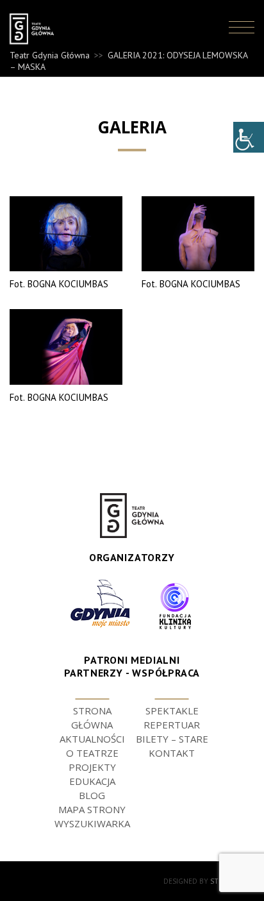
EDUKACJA (92, 781)
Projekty (92, 767)
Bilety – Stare (172, 738)
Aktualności (92, 738)
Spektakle (172, 710)
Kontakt (172, 752)
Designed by (208, 881)
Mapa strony (92, 809)
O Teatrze (92, 752)
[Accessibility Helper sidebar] (248, 137)
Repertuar (172, 724)
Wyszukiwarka (92, 823)
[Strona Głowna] (39, 28)
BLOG (92, 795)
